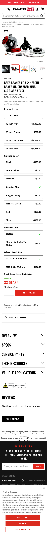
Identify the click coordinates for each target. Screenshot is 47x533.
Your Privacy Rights (22, 529)
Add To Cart (29, 292)
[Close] (44, 488)
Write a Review (12, 418)
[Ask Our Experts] (9, 9)
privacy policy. (37, 512)
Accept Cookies (22, 517)
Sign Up (38, 466)
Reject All (22, 523)
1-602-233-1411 (9, 480)
